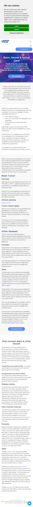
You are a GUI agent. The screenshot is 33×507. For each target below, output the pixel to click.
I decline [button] (16, 29)
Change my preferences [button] (16, 33)
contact (21, 319)
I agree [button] (16, 26)
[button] (30, 41)
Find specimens (16, 329)
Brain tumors (6, 203)
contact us (14, 98)
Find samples (16, 76)
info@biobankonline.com (10, 282)
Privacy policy (13, 500)
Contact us (24, 49)
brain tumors (22, 466)
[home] (5, 41)
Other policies (20, 500)
